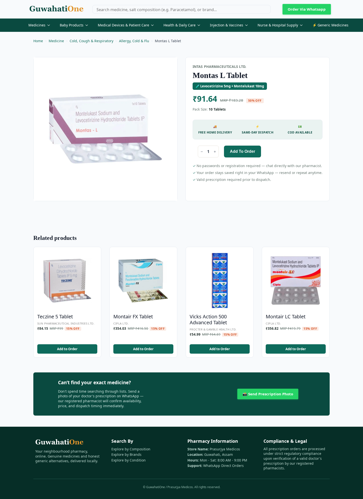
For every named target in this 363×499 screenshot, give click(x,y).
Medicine (56, 40)
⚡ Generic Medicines (330, 25)
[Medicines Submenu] (50, 25)
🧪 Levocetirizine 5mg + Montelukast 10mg (230, 86)
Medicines (36, 25)
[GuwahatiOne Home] (56, 9)
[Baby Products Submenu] (88, 25)
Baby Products (71, 25)
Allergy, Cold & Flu (134, 40)
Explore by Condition (128, 460)
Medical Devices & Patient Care (123, 25)
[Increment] (215, 151)
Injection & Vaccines (226, 25)
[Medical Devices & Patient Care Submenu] (154, 25)
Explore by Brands (126, 454)
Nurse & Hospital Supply (278, 25)
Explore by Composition (130, 449)
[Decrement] (201, 151)
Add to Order (242, 151)
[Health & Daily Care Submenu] (200, 25)
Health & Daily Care (179, 25)
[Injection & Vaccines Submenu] (248, 25)
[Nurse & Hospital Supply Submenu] (302, 25)
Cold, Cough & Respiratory (91, 40)
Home (38, 40)
